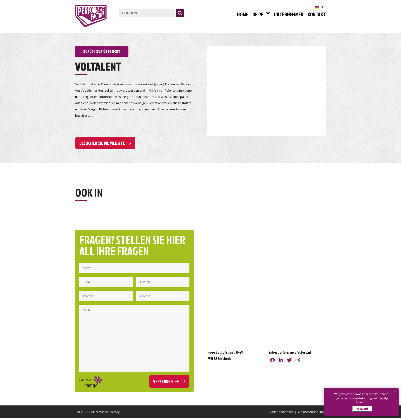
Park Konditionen (281, 412)
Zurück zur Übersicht (101, 51)
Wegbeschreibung (311, 412)
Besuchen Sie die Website (102, 143)
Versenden (163, 381)
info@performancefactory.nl (290, 352)
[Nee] (395, 391)
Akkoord (362, 408)
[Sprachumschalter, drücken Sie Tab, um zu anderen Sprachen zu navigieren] (319, 7)
